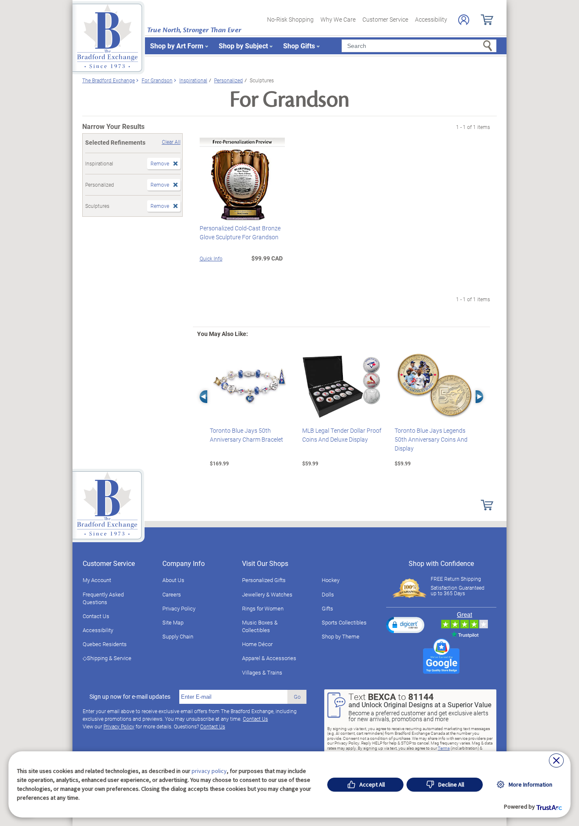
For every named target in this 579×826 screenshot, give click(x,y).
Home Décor (257, 644)
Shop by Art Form (176, 45)
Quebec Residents (105, 644)
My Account (97, 580)
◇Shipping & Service (107, 658)
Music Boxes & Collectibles (260, 626)
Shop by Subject (243, 45)
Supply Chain (177, 636)
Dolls (328, 594)
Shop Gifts (299, 45)
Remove (159, 163)
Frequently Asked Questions (103, 598)
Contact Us (96, 616)
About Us (173, 580)
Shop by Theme (340, 636)
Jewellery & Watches (267, 594)
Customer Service (385, 19)
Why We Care (338, 19)
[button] (405, 625)
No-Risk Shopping (290, 19)
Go (297, 696)
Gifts (327, 608)
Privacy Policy (178, 608)
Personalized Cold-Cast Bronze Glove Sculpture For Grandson (240, 232)
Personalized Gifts (264, 580)
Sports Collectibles (344, 622)
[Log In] (463, 19)
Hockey (331, 580)
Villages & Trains (262, 672)
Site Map (173, 622)
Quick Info (211, 258)
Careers (171, 594)
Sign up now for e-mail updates (129, 697)
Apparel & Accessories (269, 658)
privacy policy (209, 771)
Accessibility (431, 19)
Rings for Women (263, 608)
